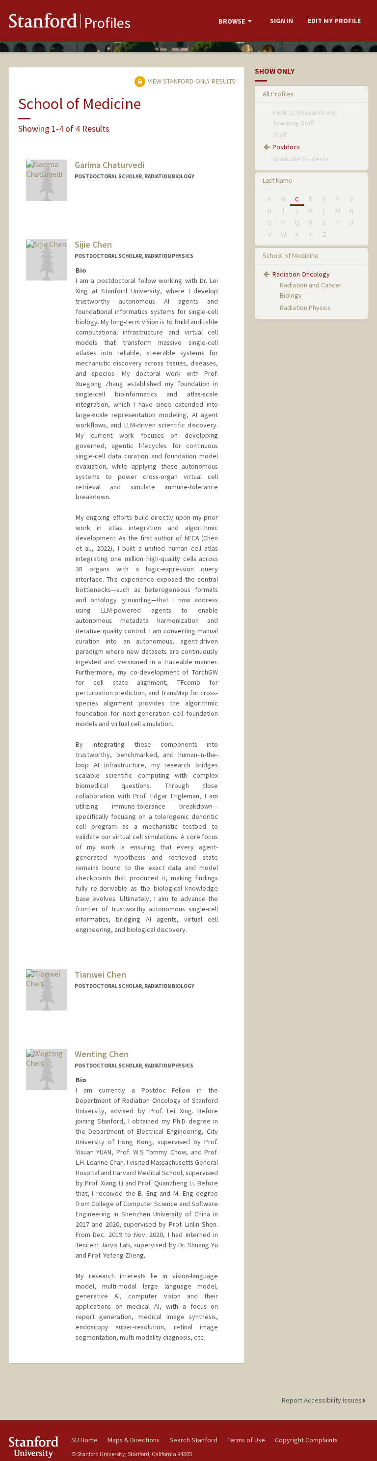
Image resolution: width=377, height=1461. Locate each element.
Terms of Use (246, 1439)
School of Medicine (291, 255)
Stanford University (34, 1447)
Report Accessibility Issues (322, 1400)
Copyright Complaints (306, 1439)
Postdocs (286, 146)
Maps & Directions (134, 1439)
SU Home (84, 1439)
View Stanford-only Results (191, 81)
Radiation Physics (305, 307)
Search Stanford (193, 1439)
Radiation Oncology (301, 274)
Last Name (278, 180)
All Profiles (278, 93)
